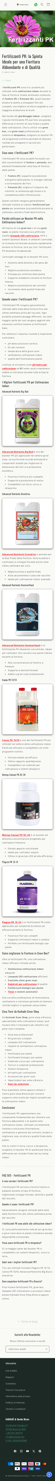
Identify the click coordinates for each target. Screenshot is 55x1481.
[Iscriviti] (46, 1349)
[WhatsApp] (36, 4)
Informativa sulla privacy (18, 1396)
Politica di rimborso (15, 1402)
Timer (11, 991)
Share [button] (8, 80)
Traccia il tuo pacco (15, 1390)
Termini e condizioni (16, 1409)
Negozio (10, 1377)
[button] (6, 4)
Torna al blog (29, 1321)
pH (34, 364)
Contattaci (11, 1383)
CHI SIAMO (11, 1371)
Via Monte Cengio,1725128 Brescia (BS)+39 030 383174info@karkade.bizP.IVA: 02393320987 (17, 1433)
